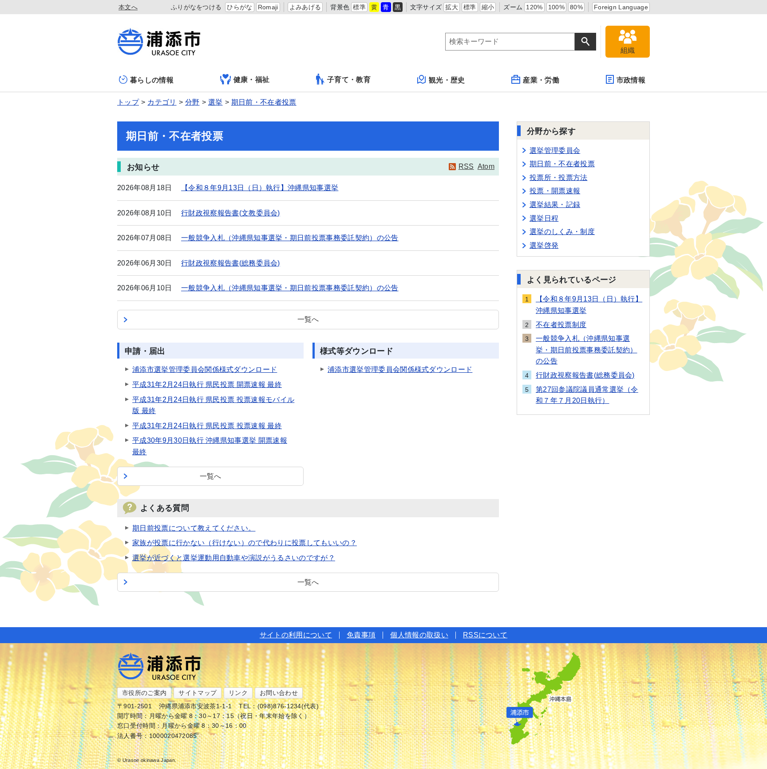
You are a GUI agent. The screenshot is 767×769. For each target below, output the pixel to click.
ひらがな (239, 7)
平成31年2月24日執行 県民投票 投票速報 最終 (207, 425)
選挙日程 (544, 218)
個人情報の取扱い (419, 635)
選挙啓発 (544, 245)
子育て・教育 (349, 79)
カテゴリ (161, 102)
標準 (359, 7)
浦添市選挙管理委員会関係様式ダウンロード (204, 369)
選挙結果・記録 (555, 204)
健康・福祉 (251, 79)
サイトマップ (197, 692)
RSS (466, 166)
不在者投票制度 (561, 324)
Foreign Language (621, 7)
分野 (192, 102)
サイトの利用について (296, 635)
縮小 (488, 7)
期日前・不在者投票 (264, 102)
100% (556, 7)
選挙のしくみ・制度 (562, 231)
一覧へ (308, 319)
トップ (128, 102)
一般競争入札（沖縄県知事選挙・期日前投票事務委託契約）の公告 (290, 238)
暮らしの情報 (152, 80)
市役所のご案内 (144, 692)
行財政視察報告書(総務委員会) (230, 263)
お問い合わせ (279, 692)
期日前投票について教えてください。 (193, 528)
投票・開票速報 (555, 191)
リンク (238, 692)
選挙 (215, 102)
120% (534, 7)
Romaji (268, 7)
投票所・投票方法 (559, 177)
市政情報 (631, 80)
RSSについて (485, 635)
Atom (486, 166)
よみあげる (305, 7)
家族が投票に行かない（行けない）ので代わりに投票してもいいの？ (244, 542)
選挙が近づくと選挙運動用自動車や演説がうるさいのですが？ (233, 558)
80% (576, 7)
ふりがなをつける (196, 7)
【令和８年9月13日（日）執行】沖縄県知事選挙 (259, 187)
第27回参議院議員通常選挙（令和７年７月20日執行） (587, 395)
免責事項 (361, 635)
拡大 (451, 7)
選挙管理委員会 (555, 150)
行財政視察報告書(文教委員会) (230, 213)
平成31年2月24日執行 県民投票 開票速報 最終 (207, 384)
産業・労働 (541, 80)
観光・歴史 (447, 80)
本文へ (128, 7)
